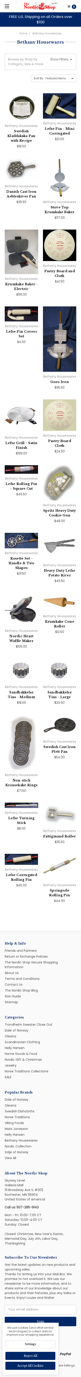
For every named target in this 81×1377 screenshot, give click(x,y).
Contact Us (13, 984)
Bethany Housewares (47, 33)
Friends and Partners (21, 950)
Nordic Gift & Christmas (23, 1059)
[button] (40, 62)
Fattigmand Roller (59, 836)
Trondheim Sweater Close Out (28, 1024)
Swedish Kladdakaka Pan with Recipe (21, 136)
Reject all (30, 1355)
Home (23, 33)
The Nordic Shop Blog (21, 990)
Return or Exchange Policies (26, 956)
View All (10, 1158)
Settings (30, 1344)
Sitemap (11, 1002)
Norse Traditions (17, 1117)
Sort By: (39, 78)
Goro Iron (59, 382)
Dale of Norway (16, 1030)
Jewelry (10, 1065)
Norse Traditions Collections (26, 1071)
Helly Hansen (15, 1048)
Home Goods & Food (21, 1054)
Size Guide (13, 996)
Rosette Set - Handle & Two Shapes (21, 563)
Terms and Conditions (22, 978)
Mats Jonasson (16, 1129)
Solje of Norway (17, 1152)
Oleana (10, 1036)
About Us (12, 973)
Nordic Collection (18, 1146)
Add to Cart (21, 117)
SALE (8, 1077)
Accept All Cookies (30, 1365)
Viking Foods (14, 1123)
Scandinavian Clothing (22, 1042)
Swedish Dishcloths (19, 1111)
